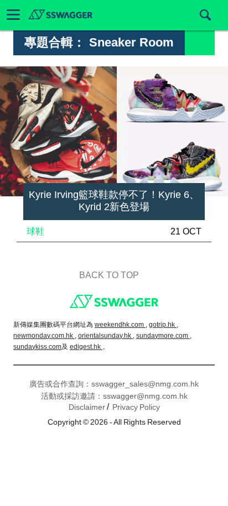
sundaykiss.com (37, 347)
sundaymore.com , (163, 336)
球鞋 (35, 231)
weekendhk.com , (121, 324)
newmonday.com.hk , (44, 336)
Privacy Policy (136, 407)
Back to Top (109, 275)
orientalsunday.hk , (106, 336)
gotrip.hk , (163, 324)
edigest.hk (86, 347)
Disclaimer (87, 407)
